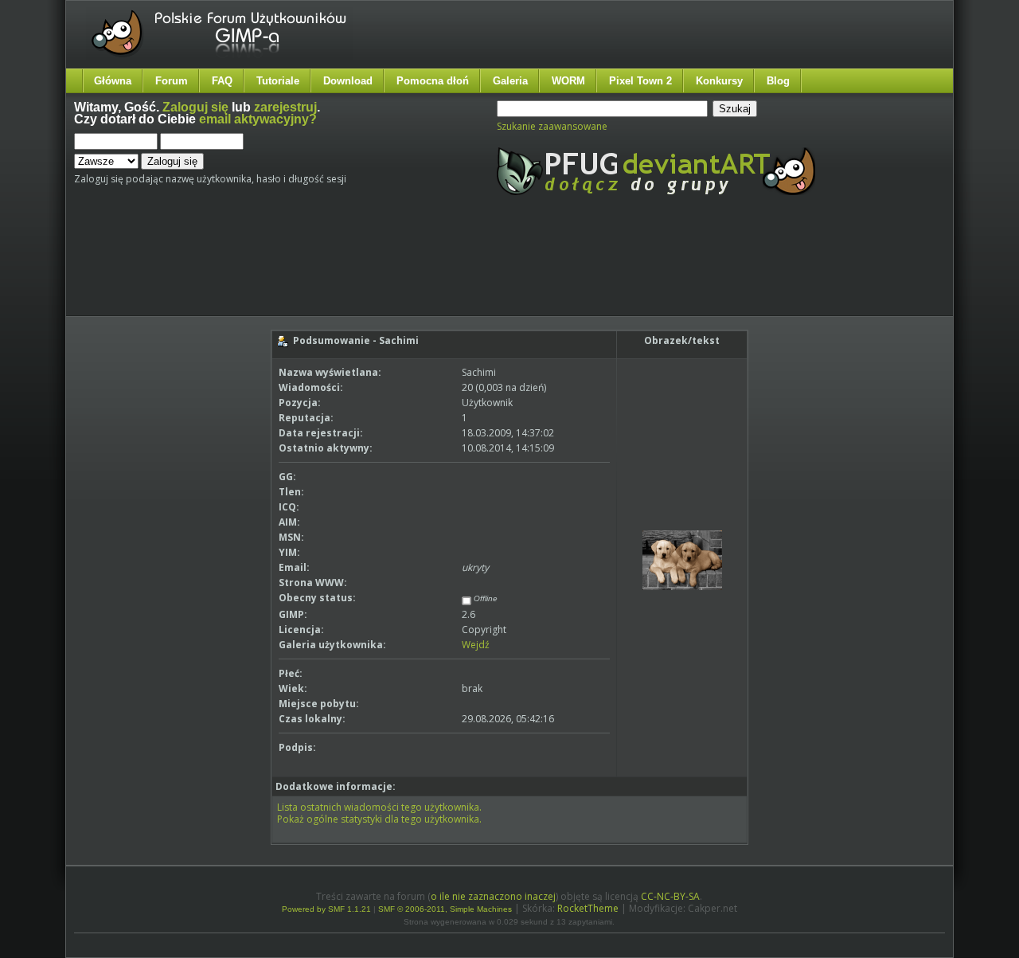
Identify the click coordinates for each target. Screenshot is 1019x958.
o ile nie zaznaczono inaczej (493, 896)
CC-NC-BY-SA (670, 896)
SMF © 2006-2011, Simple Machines (445, 909)
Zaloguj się (195, 107)
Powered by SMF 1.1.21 (326, 909)
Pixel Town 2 (640, 81)
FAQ (222, 81)
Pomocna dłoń (432, 81)
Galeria (510, 81)
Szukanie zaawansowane (552, 126)
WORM (568, 81)
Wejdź (476, 644)
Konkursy (719, 81)
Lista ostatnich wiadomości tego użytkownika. (379, 807)
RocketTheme (588, 908)
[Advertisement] (372, 269)
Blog (778, 81)
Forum (171, 81)
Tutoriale (277, 81)
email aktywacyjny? (258, 119)
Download (348, 81)
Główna (112, 81)
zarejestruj (285, 107)
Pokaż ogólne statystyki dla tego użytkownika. (379, 819)
